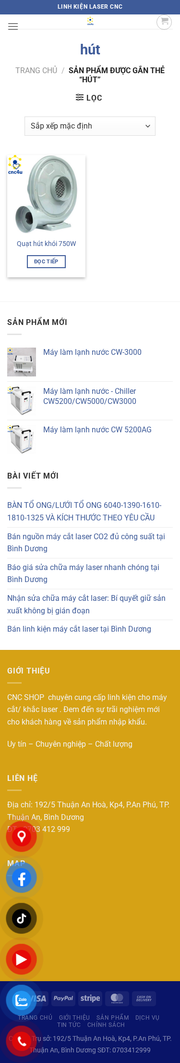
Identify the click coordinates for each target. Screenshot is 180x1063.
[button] (16, 166)
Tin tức (69, 1025)
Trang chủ (36, 70)
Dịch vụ (147, 1017)
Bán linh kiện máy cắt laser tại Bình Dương (79, 629)
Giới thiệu (74, 1017)
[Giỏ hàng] (164, 22)
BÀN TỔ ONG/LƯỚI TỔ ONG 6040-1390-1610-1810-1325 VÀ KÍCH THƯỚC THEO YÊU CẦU (84, 511)
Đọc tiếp (46, 262)
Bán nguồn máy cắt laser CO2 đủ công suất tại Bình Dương (86, 543)
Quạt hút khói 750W (46, 243)
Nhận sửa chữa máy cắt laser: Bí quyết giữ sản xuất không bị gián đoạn (86, 604)
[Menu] (13, 26)
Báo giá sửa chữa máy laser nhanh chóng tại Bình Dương (83, 573)
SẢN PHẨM (112, 1017)
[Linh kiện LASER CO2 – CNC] (90, 21)
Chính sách (106, 1025)
